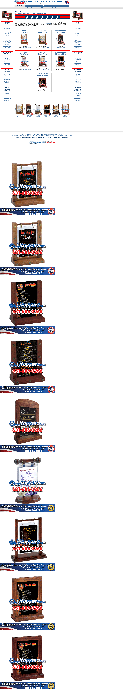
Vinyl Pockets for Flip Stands (7, 75)
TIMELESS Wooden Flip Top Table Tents (7, 41)
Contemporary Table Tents (60, 31)
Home (23, 134)
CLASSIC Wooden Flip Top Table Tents (7, 46)
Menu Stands (7, 28)
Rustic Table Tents (24, 31)
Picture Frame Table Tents (47, 116)
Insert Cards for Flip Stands (7, 78)
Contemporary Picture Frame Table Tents (7, 63)
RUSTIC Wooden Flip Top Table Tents (7, 37)
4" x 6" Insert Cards (46, 23)
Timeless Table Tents (24, 53)
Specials (29, 135)
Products (34, 134)
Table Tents (28, 134)
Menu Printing (7, 95)
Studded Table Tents (19, 116)
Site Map (14, 135)
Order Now (50, 134)
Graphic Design (7, 98)
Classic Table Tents (42, 53)
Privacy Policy (56, 135)
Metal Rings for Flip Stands (7, 82)
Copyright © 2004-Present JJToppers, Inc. (42, 135)
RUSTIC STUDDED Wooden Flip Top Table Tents (7, 32)
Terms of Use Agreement (66, 135)
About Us (39, 134)
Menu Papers (7, 100)
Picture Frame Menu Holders (60, 53)
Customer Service (58, 134)
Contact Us (44, 134)
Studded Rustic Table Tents (42, 31)
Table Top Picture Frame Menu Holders (7, 58)
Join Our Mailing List (21, 135)
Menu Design (7, 93)
